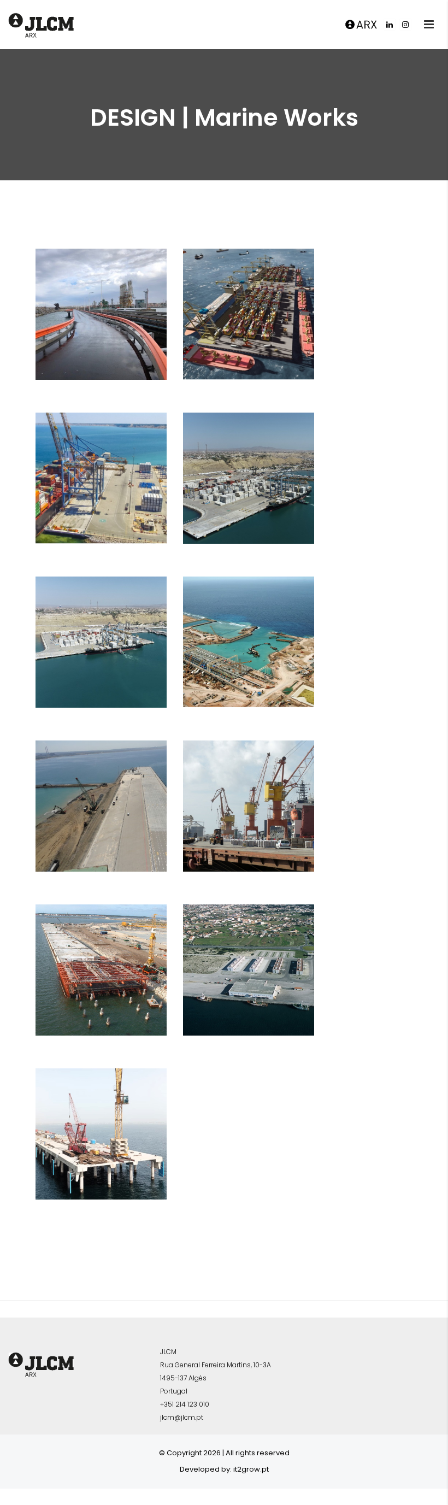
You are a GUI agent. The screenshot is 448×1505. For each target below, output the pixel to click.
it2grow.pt (251, 1469)
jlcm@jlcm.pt (181, 1417)
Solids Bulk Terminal (91, 1126)
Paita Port (99, 454)
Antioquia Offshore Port (244, 307)
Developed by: (206, 1469)
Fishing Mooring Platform (241, 962)
